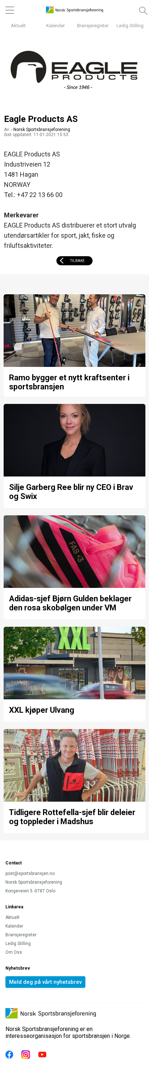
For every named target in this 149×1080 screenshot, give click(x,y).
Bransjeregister (92, 25)
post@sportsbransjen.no (30, 873)
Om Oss (13, 952)
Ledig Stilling (130, 25)
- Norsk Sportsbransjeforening (40, 129)
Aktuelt (18, 25)
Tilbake (77, 261)
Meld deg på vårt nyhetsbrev (45, 982)
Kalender (55, 25)
